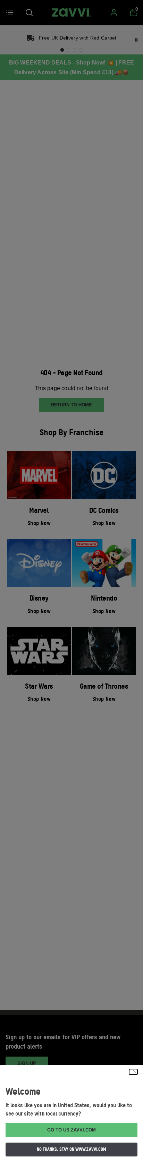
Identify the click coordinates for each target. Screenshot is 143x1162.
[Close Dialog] (133, 1072)
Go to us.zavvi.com (71, 1130)
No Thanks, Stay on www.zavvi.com (71, 1149)
